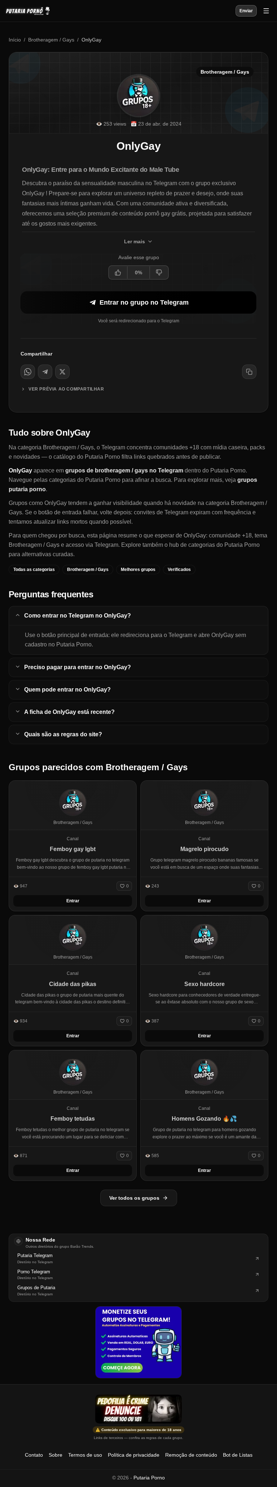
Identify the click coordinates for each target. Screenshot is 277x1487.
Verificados (179, 569)
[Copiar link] (249, 372)
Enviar (246, 10)
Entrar (72, 900)
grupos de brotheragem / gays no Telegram (124, 470)
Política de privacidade (133, 1455)
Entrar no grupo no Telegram (144, 302)
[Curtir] (118, 272)
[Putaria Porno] (31, 10)
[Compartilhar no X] (62, 372)
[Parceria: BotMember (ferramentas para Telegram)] (138, 1342)
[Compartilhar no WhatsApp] (28, 372)
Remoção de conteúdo (191, 1455)
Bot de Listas (237, 1455)
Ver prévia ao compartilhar (66, 389)
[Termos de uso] (138, 1409)
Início (15, 40)
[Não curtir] (158, 272)
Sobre (55, 1455)
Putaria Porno (149, 1478)
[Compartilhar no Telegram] (45, 372)
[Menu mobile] (266, 10)
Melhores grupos (138, 569)
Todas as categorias (34, 569)
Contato (34, 1455)
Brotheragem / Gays (51, 40)
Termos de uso (85, 1455)
